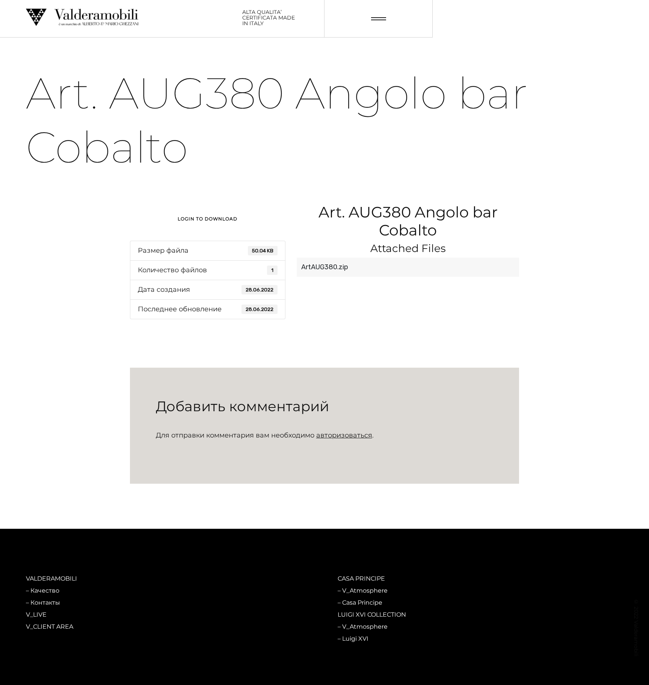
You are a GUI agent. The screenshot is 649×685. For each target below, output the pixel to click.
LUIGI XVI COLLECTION (372, 614)
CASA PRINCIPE (361, 578)
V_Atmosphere (209, 590)
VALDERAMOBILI (51, 578)
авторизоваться (344, 435)
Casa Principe (362, 602)
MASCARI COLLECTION (216, 578)
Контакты (45, 602)
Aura (193, 638)
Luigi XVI (355, 638)
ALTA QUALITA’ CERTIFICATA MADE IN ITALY (268, 18)
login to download (207, 219)
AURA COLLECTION (211, 614)
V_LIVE (36, 614)
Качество (44, 590)
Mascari (197, 602)
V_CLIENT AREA (49, 626)
